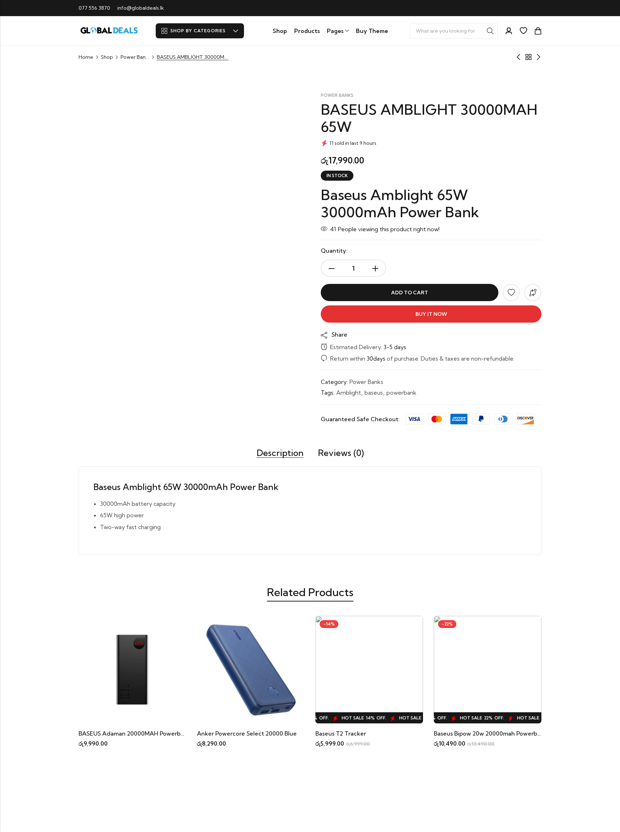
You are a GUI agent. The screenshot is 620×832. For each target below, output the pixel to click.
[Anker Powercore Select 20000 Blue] (251, 668)
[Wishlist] (523, 30)
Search (490, 31)
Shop (107, 57)
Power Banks (135, 57)
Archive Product (528, 57)
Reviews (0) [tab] (341, 453)
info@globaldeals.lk (140, 8)
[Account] (509, 31)
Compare (532, 292)
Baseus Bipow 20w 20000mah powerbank (490, 733)
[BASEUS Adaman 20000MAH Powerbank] (132, 668)
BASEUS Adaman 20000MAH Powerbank (135, 733)
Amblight (348, 392)
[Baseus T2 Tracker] (369, 668)
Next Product (538, 57)
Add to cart (409, 292)
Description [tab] (280, 453)
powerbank (401, 392)
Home (86, 57)
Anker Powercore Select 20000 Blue (247, 733)
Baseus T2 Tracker (340, 733)
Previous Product (518, 57)
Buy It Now (431, 314)
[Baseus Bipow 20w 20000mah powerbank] (487, 668)
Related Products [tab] (310, 592)
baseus (374, 392)
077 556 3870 (94, 8)
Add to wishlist (511, 292)
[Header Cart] (537, 30)
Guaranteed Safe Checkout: (360, 419)
